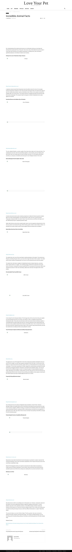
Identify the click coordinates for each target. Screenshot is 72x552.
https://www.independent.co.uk (12, 86)
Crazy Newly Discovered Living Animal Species (14, 531)
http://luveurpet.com (17, 538)
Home (8, 8)
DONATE (32, 8)
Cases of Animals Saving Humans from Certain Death (20, 523)
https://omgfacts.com (10, 315)
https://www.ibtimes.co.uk (11, 213)
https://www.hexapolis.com (11, 401)
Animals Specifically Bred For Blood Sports (37, 531)
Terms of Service (48, 550)
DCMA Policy (60, 550)
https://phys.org (9, 358)
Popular (21, 8)
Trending (16, 8)
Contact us (64, 550)
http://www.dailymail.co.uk (11, 148)
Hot (11, 8)
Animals (10, 11)
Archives (27, 8)
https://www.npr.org (10, 254)
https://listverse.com (10, 499)
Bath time (8, 523)
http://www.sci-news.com (11, 457)
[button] (64, 8)
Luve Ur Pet (9, 18)
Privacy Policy (54, 550)
